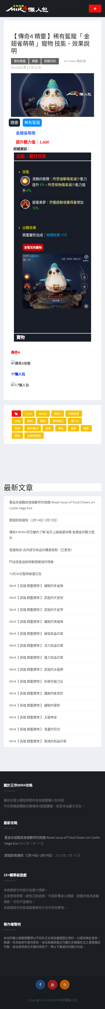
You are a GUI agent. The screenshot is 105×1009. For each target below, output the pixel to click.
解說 (17, 435)
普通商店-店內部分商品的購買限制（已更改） (41, 550)
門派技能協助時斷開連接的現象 (31, 562)
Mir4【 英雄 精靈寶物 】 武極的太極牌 (36, 669)
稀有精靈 (20, 61)
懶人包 (75, 421)
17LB (28, 413)
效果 (48, 428)
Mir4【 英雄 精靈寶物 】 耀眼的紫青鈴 (36, 693)
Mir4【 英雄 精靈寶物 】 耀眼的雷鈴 (34, 705)
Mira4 (43, 413)
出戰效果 (73, 413)
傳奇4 (57, 413)
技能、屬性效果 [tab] (31, 156)
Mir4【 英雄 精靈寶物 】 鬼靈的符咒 (34, 729)
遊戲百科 (50, 61)
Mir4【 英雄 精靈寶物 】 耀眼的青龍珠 (36, 621)
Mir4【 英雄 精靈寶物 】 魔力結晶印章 (36, 657)
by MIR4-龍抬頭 (75, 61)
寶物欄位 (58, 421)
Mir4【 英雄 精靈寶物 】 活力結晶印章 (36, 645)
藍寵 (86, 428)
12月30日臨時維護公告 (25, 573)
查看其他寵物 (33, 247)
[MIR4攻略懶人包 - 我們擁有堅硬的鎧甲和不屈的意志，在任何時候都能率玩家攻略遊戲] (27, 8)
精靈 (35, 61)
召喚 (17, 421)
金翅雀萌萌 (34, 435)
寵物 (30, 421)
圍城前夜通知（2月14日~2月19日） (34, 520)
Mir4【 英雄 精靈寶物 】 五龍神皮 (33, 717)
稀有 (60, 428)
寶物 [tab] (20, 337)
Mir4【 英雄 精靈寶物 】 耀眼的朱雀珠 (36, 585)
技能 (17, 428)
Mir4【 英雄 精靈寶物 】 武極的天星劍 (36, 597)
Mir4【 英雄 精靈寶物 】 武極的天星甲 (36, 609)
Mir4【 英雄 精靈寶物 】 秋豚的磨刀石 (36, 681)
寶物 (42, 421)
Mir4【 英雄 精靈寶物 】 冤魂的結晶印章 (37, 741)
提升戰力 (32, 428)
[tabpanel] (52, 247)
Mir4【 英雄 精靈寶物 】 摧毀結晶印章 (36, 633)
